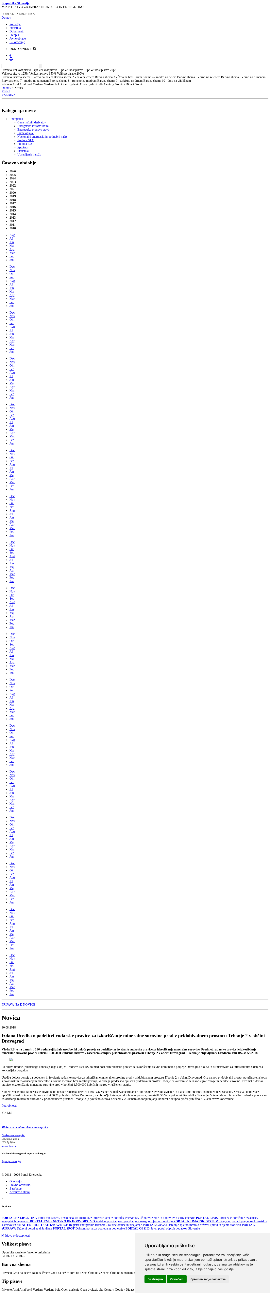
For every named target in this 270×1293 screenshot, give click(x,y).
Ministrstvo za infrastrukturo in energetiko (25, 1127)
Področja (15, 24)
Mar (12, 252)
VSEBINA (9, 95)
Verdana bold (52, 1289)
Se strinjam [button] (155, 1279)
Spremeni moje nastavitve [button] (208, 1279)
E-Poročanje (17, 42)
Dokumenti (16, 31)
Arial (15, 1289)
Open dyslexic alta (91, 1289)
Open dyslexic (70, 1289)
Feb (11, 256)
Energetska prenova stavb (33, 129)
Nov (12, 270)
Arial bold (25, 1289)
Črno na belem (22, 1272)
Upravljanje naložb (29, 154)
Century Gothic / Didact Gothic (123, 1289)
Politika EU (24, 143)
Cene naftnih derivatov (31, 122)
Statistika (15, 27)
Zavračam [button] (176, 1279)
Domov (6, 17)
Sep (11, 277)
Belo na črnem (41, 1272)
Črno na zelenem (98, 1272)
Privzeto (7, 1272)
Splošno (22, 147)
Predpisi (14, 35)
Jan (11, 260)
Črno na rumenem (121, 1272)
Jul (11, 238)
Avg (12, 235)
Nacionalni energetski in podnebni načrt (42, 136)
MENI (6, 91)
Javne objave (17, 38)
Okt (11, 273)
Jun (11, 242)
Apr (11, 249)
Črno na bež (58, 1272)
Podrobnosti (9, 1105)
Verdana (38, 1289)
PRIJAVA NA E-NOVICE (18, 1004)
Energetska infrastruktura (33, 126)
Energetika (16, 118)
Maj (11, 245)
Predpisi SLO (25, 140)
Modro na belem (77, 1272)
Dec (12, 266)
